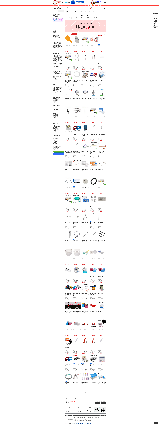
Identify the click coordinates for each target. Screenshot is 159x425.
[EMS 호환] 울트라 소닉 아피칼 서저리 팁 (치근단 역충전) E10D (68, 152)
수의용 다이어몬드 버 (55, 143)
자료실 (155, 27)
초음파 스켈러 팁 (95, 17)
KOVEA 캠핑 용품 (55, 148)
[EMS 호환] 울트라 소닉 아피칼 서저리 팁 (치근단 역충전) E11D (93, 135)
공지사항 (155, 25)
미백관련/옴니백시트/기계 (56, 32)
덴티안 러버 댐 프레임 (100, 222)
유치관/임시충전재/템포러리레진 (57, 45)
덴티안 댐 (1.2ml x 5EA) (76, 187)
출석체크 (88, 5)
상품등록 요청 (54, 5)
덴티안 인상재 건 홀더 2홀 (101, 293)
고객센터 (101, 5)
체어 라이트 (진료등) (55, 99)
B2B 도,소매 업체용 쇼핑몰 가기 (101, 415)
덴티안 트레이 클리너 (100, 311)
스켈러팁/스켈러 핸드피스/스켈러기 (57, 87)
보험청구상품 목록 (55, 15)
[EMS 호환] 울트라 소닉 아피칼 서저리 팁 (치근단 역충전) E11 (76, 152)
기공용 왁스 (54, 117)
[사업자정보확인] (97, 417)
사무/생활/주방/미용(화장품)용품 (57, 146)
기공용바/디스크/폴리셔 (56, 123)
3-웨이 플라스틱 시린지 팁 (84, 151)
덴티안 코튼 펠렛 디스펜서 (76, 45)
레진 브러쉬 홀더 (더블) (68, 98)
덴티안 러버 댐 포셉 (92, 222)
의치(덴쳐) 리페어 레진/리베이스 (57, 53)
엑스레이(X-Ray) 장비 (55, 92)
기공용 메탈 (54, 113)
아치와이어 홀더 (92, 364)
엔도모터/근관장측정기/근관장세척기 (57, 88)
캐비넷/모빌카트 (55, 102)
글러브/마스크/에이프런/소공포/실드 (57, 56)
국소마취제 (54, 24)
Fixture (54, 77)
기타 (81, 17)
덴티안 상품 (80, 11)
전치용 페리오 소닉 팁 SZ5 (101, 169)
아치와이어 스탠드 (83, 364)
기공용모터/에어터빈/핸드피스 (56, 126)
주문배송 (98, 5)
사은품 (100, 11)
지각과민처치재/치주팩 (56, 44)
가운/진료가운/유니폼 (55, 138)
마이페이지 (91, 5)
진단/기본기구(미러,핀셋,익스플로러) (57, 63)
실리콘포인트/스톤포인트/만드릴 (57, 42)
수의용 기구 (54, 142)
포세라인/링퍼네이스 (55, 131)
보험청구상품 (155, 20)
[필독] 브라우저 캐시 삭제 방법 (73, 398)
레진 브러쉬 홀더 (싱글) (76, 169)
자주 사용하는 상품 (87, 11)
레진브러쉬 (66, 169)
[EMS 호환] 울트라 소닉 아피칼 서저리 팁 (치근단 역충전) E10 (101, 135)
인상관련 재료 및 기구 (88, 17)
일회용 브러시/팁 (75, 17)
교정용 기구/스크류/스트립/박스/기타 (57, 73)
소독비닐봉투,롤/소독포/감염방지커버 (57, 58)
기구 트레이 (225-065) (76, 364)
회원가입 (83, 5)
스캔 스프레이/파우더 (55, 118)
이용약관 (75, 415)
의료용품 (54, 149)
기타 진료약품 (55, 30)
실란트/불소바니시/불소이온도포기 (57, 43)
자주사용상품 (155, 18)
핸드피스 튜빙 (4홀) (67, 382)
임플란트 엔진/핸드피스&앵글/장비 (57, 76)
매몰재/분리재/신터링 (55, 114)
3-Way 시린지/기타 (55, 101)
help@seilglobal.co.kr (96, 419)
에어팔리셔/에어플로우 (56, 89)
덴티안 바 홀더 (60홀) (92, 258)
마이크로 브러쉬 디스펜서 (93, 382)
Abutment (54, 78)
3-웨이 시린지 (66, 240)
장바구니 (95, 5)
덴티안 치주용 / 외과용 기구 (56, 14)
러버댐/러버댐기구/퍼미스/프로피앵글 (57, 46)
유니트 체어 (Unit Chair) (56, 98)
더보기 (104, 398)
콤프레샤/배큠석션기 (55, 100)
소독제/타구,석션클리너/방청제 (57, 59)
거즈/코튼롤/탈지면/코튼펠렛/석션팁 (57, 57)
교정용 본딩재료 (55, 72)
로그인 (85, 5)
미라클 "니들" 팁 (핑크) (101, 329)
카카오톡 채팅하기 (59, 5)
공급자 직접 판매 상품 (55, 16)
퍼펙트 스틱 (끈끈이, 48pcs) (101, 364)
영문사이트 (105, 5)
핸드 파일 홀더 (91, 45)
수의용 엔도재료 (55, 141)
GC (53, 152)
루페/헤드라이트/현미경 (56, 90)
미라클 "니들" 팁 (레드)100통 (93, 329)
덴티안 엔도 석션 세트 (84, 293)
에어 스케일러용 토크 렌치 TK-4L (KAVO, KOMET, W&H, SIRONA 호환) (85, 135)
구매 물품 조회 (94, 11)
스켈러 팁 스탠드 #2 (100, 80)
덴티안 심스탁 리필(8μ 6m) (93, 187)
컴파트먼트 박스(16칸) (84, 80)
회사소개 (67, 415)
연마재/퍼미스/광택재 (55, 116)
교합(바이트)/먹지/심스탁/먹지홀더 (57, 47)
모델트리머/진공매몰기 (56, 128)
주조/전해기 (54, 130)
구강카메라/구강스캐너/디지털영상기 (57, 91)
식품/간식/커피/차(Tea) (56, 147)
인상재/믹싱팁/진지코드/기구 (56, 35)
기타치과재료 (68, 17)
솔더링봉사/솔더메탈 (55, 115)
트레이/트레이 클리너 (55, 36)
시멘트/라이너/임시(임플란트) (56, 37)
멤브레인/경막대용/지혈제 (56, 79)
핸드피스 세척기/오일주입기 (56, 97)
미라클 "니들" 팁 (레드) (84, 329)
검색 (90, 8)
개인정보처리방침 (71, 415)
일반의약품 (54, 31)
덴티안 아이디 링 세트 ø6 (101, 187)
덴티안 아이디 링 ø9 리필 (84, 45)
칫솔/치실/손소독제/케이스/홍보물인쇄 (57, 60)
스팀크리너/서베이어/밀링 (56, 129)
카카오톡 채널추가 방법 (155, 22)
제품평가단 (67, 11)
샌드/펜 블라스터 (55, 127)
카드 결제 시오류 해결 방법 (156, 24)
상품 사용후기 (74, 11)
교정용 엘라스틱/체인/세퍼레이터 (57, 71)
